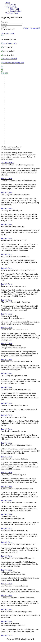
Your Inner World (11, 13)
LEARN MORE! (7, 163)
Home (7, 3)
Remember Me (8, 29)
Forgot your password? (31, 28)
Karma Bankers (15, 11)
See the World (10, 5)
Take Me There (6, 179)
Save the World (11, 7)
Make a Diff (14, 9)
